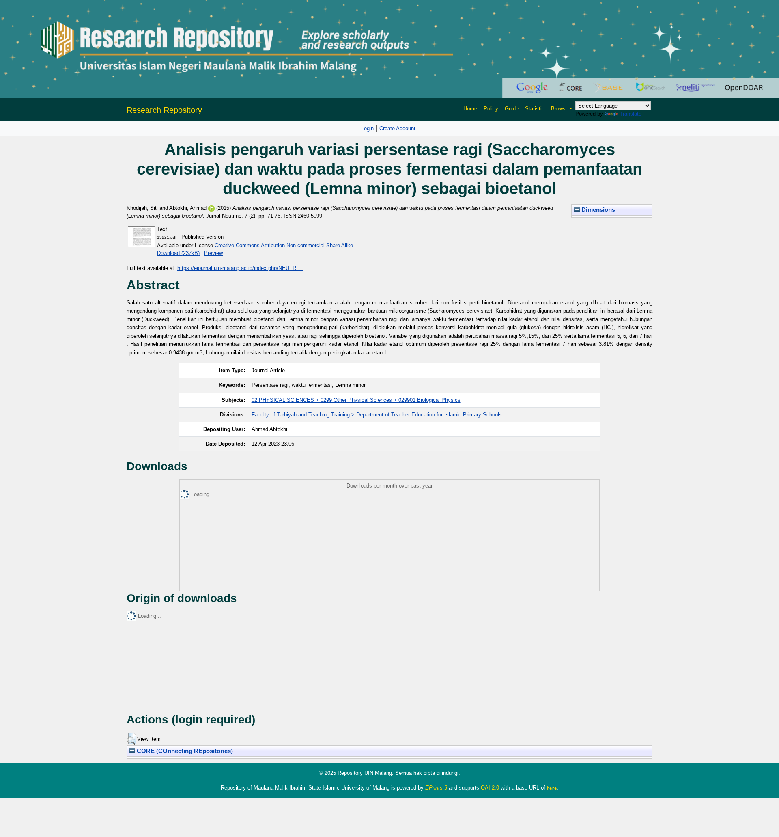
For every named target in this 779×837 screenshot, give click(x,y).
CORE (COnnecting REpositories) (184, 751)
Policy (491, 109)
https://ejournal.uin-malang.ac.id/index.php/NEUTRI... (240, 268)
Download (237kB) (178, 253)
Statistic (534, 109)
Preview (213, 253)
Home (470, 109)
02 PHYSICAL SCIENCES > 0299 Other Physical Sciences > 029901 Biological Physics (356, 400)
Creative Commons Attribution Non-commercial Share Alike (284, 245)
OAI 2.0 (490, 788)
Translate (630, 114)
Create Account (397, 128)
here (552, 787)
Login (367, 128)
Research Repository (164, 110)
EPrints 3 (436, 788)
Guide (512, 109)
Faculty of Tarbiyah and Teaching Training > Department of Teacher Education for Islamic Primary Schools (377, 415)
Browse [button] (559, 109)
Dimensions (597, 210)
